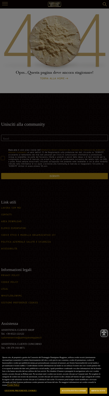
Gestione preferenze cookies (21, 390)
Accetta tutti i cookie (74, 391)
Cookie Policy (13, 385)
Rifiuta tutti (98, 391)
